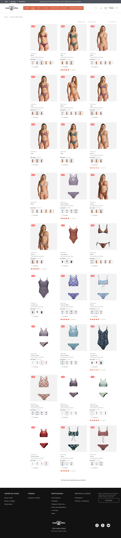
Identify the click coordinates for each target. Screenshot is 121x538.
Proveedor (54, 501)
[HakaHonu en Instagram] (97, 526)
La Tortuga (54, 510)
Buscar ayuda (8, 498)
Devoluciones (8, 504)
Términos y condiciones (82, 501)
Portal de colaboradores (58, 507)
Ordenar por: (81, 22)
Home (6, 17)
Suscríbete (108, 500)
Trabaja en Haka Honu (58, 504)
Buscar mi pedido (9, 501)
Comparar (35, 67)
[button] (26, 8)
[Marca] (6, 1)
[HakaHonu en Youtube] (108, 526)
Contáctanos (79, 498)
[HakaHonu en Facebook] (102, 526)
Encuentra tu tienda (34, 498)
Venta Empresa (55, 498)
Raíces (53, 513)
